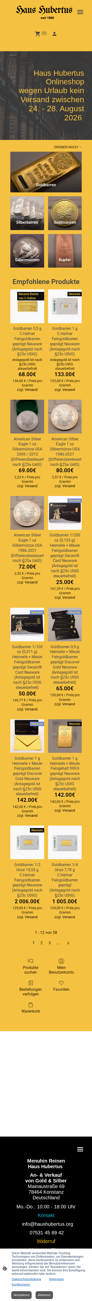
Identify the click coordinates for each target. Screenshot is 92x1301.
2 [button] (41, 943)
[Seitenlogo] (46, 13)
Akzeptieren (21, 1295)
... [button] (58, 943)
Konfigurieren (21, 1284)
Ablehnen (44, 1295)
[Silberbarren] (27, 206)
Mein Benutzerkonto (61, 970)
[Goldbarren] (46, 165)
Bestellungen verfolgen (30, 991)
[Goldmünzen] (65, 206)
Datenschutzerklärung (26, 1279)
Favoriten (61, 989)
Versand (31, 390)
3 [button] (50, 943)
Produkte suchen (30, 970)
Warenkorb (30, 1011)
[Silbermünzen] (27, 244)
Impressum (56, 1279)
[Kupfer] (65, 244)
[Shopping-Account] (54, 34)
